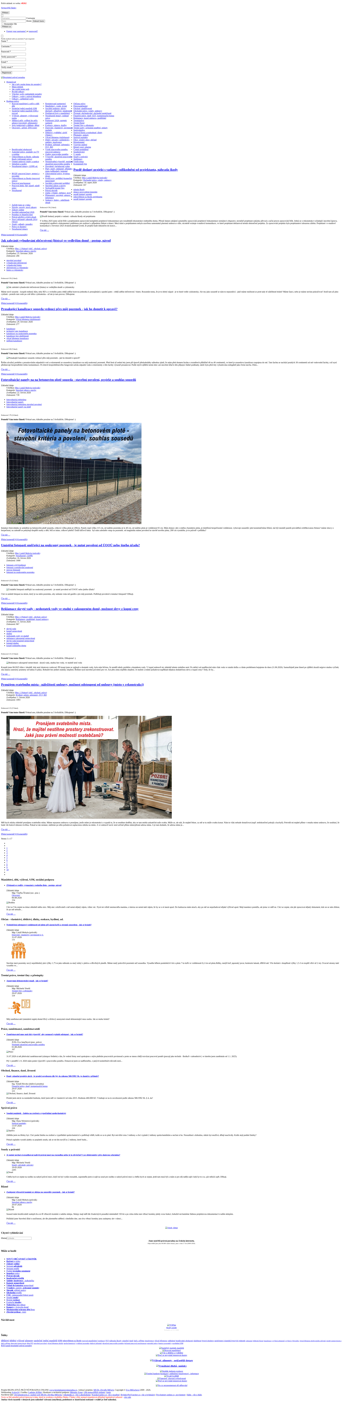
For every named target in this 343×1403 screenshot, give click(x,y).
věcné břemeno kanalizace (17, 338)
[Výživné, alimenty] (171, 1360)
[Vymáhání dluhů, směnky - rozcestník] (171, 1366)
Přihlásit (5, 13)
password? (33, 31)
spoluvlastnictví (69, 1343)
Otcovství (16, 895)
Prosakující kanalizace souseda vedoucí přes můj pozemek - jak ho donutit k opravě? (59, 309)
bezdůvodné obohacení (184, 1341)
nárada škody (79, 189)
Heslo (28, 21)
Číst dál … (44, 230)
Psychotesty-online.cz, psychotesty (171, 1395)
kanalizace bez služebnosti (17, 336)
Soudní (12, 1297)
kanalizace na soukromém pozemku (21, 333)
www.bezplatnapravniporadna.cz (63, 1390)
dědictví (5, 1340)
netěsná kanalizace (14, 341)
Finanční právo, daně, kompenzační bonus (30, 1086)
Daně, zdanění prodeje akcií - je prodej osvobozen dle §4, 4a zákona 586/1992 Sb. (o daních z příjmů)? (52, 1076)
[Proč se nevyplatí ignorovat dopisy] (171, 1381)
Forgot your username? (16, 31)
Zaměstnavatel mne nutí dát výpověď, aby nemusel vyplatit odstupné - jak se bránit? (44, 1034)
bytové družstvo (208, 1341)
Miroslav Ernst (76, 1392)
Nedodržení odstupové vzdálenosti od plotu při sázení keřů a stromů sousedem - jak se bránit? (49, 925)
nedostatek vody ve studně (17, 636)
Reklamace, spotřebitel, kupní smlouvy (32, 619)
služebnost (197, 1341)
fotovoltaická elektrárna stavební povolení (24, 404)
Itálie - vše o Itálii (194, 1395)
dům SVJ (30, 1343)
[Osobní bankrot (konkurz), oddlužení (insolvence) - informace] (171, 1373)
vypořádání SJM (177, 1343)
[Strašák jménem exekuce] (171, 1371)
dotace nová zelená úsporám (85, 192)
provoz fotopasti (13, 570)
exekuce (101, 1340)
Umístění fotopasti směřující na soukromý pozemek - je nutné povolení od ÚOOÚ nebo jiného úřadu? (70, 545)
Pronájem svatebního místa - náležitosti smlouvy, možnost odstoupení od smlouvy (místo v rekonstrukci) (72, 684)
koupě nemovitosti (14, 631)
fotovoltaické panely (15, 402)
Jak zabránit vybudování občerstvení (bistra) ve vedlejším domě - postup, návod (56, 240)
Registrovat (6, 73)
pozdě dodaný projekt (82, 194)
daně (131, 1341)
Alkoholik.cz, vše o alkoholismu (77, 1395)
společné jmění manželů (45, 1340)
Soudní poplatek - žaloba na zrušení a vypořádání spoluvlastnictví (36, 1113)
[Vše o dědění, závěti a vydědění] (171, 1353)
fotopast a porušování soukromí (19, 567)
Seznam (14, 1266)
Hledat (4, 1238)
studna (9, 633)
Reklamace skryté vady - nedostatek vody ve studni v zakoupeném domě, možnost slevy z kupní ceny (70, 609)
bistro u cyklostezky (14, 270)
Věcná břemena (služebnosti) (28, 319)
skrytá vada (11, 629)
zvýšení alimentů (278, 1341)
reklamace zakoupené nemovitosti (20, 638)
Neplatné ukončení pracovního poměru (28, 1044)
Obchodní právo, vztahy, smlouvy (97, 180)
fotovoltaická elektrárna (16, 399)
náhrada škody (115, 1341)
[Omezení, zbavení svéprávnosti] (171, 1378)
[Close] (2, 15)
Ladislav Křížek (35, 1392)
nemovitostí (19, 1285)
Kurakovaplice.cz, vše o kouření (105, 1395)
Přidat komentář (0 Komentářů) (14, 235)
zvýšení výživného (292, 1341)
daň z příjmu (139, 1341)
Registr (13, 1300)
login (108, 1392)
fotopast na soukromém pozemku (20, 572)
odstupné (249, 1341)
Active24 (15, 1392)
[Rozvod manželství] (171, 1350)
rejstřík (15, 1278)
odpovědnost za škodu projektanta (87, 197)
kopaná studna (12, 643)
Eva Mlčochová (132, 1390)
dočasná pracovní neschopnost (135, 1343)
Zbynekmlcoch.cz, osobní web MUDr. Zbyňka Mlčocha (38, 1395)
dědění (13, 1340)
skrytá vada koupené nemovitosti (20, 641)
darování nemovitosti (18, 1343)
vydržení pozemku (83, 1343)
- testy (16, 1312)
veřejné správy (16, 1290)
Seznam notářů (12, 1268)
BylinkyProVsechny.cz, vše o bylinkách (138, 1395)
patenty (22, 1288)
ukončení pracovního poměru (113, 1343)
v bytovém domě (17, 1307)
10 (7, 870)
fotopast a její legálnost (16, 565)
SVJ (107, 1340)
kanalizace (10, 329)
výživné (20, 1340)
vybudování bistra (14, 265)
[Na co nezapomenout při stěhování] (171, 1385)
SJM (60, 1340)
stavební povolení (13, 260)
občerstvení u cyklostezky (17, 267)
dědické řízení (258, 1341)
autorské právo (152, 1343)
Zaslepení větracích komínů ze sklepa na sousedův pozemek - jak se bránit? (40, 1192)
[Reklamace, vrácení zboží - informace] (171, 1355)
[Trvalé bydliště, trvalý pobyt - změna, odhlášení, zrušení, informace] (171, 1376)
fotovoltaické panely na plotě (18, 407)
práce (13, 1273)
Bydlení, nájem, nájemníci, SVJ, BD (31, 695)
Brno (20, 1309)
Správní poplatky (19, 1123)
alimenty (29, 1340)
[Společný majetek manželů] (171, 1348)
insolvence (149, 1341)
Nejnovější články (8, 8)
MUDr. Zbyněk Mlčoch (104, 1390)
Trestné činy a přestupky (22, 991)
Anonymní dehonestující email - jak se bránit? (27, 981)
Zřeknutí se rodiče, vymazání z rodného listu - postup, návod (33, 885)
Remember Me (10, 24)
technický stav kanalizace (17, 331)
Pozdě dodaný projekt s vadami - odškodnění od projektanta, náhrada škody (125, 169)
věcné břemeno (160, 1341)
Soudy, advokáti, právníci (22, 1165)
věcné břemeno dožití (55, 1343)
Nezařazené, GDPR (24, 556)
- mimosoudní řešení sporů (19, 1295)
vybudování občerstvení (16, 263)
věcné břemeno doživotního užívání (313, 1341)
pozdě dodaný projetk (82, 199)
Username (30, 18)
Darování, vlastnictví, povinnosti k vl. (28, 935)
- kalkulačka (20, 1280)
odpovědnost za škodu (72, 1340)
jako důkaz (15, 1305)
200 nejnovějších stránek (94, 1392)
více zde (127, 1397)
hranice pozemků (164, 1343)
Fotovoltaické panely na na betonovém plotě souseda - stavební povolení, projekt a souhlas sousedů (68, 379)
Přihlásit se (6, 27)
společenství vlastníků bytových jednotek (229, 1341)
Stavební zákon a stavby (26, 251)
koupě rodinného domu (16, 645)
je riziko (13, 1261)
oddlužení (171, 1341)
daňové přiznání (96, 1343)
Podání (18, 1271)
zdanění (125, 1341)
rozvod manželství (89, 1340)
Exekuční (13, 1302)
